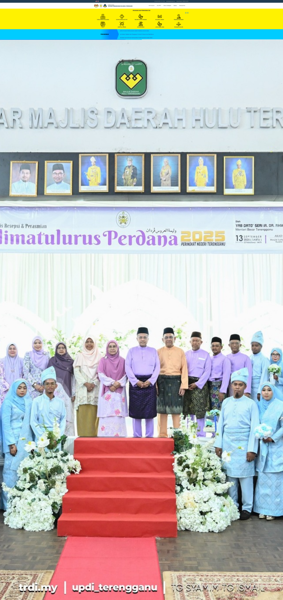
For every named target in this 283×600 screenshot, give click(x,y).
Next (188, 13)
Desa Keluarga (140, 27)
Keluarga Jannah (159, 19)
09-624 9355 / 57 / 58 (160, 1)
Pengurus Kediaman (178, 19)
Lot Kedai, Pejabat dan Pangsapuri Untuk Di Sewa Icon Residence (137, 34)
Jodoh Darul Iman (159, 27)
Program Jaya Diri (178, 27)
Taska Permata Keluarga (103, 19)
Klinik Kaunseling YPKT (122, 19)
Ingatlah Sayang (122, 27)
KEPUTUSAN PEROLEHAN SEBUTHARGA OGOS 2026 (134, 30)
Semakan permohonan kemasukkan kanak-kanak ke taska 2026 (136, 37)
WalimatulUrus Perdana (141, 19)
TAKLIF (102, 27)
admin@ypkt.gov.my (170, 1)
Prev (186, 13)
